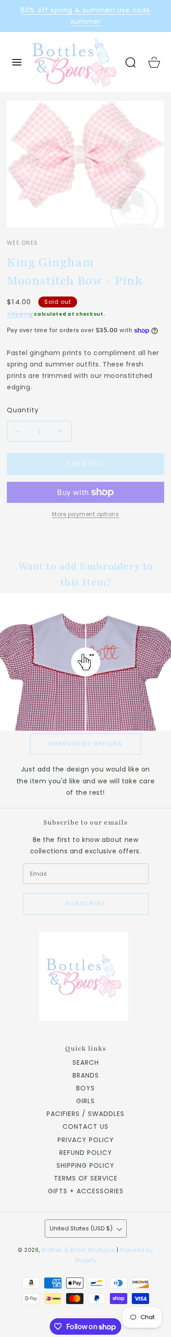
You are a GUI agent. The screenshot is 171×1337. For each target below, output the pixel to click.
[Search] (130, 62)
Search (86, 1062)
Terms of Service (86, 1178)
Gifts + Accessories (86, 1191)
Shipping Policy (85, 1165)
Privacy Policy (85, 1139)
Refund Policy (85, 1152)
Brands (86, 1075)
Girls (85, 1100)
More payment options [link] (85, 514)
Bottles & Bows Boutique (78, 1250)
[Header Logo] (73, 62)
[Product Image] (85, 164)
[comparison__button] (85, 662)
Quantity (23, 410)
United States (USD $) (81, 1228)
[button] (17, 62)
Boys (85, 1088)
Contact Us (85, 1126)
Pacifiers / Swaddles (85, 1113)
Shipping (20, 314)
